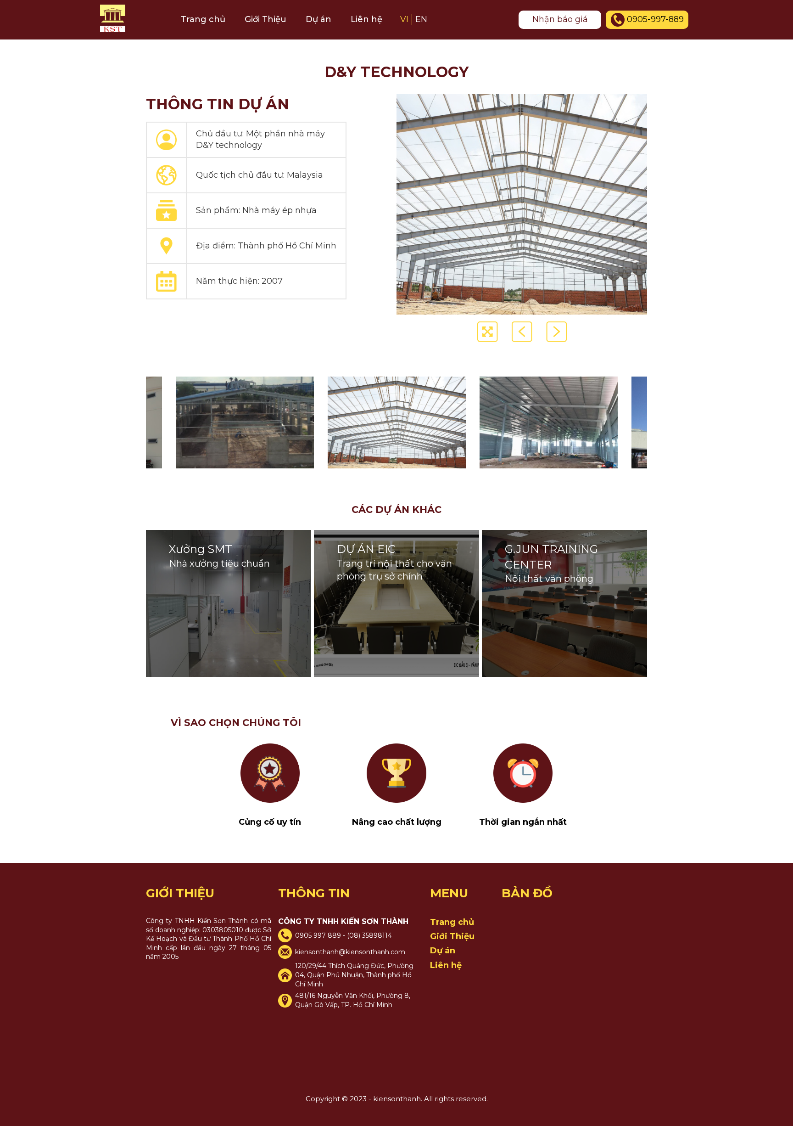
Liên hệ (366, 19)
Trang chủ (203, 19)
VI (404, 19)
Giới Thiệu (265, 19)
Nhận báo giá (560, 19)
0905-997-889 (655, 19)
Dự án (318, 19)
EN (421, 19)
